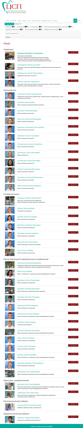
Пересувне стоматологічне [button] (13, 29)
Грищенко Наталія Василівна (28, 288)
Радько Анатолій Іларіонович (28, 81)
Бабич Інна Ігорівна (24, 271)
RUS (79, 20)
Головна (7, 20)
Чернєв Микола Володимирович (29, 185)
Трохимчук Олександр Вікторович (30, 177)
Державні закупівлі (46, 20)
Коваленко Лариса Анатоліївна (29, 198)
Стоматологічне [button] (35, 26)
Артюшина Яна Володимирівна (29, 263)
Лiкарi (19, 20)
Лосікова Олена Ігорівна (26, 322)
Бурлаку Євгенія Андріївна (27, 216)
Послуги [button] (13, 20)
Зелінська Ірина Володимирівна (29, 119)
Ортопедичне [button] (21, 26)
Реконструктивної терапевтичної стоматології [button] (57, 26)
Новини (24, 20)
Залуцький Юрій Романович (27, 305)
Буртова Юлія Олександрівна (28, 384)
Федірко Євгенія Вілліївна (26, 355)
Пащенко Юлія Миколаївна (27, 242)
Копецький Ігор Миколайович (28, 314)
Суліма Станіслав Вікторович (28, 169)
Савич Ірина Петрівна (25, 338)
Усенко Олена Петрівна (26, 346)
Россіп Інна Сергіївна (25, 250)
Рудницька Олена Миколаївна (28, 152)
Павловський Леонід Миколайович (30, 73)
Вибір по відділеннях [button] (12, 33)
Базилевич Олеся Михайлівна (28, 280)
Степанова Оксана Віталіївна (28, 160)
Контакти (55, 20)
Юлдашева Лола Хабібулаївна (28, 371)
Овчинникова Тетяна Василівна (29, 405)
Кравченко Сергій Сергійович (28, 135)
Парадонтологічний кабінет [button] (52, 29)
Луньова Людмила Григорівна (28, 330)
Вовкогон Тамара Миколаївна (28, 417)
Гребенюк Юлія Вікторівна (27, 110)
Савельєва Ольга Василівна (28, 392)
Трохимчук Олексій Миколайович (29, 94)
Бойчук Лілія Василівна (26, 208)
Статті (29, 20)
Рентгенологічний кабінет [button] (32, 29)
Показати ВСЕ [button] (9, 24)
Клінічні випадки (36, 20)
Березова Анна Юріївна (26, 102)
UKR (75, 20)
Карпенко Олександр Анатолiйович (30, 127)
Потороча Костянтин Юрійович (29, 144)
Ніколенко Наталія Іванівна (27, 233)
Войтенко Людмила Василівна (28, 225)
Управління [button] (9, 26)
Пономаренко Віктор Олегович (28, 65)
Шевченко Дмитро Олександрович (30, 363)
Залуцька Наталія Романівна (28, 297)
